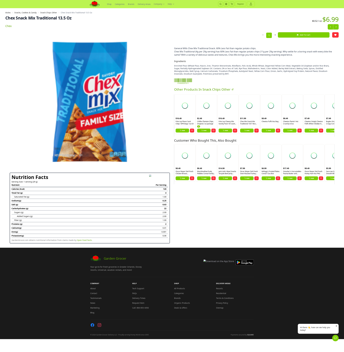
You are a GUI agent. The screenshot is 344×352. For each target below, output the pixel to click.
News (92, 303)
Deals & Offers (180, 307)
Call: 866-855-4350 (140, 307)
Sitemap (219, 307)
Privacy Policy (222, 303)
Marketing (95, 307)
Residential (221, 293)
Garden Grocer (115, 258)
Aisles (8, 12)
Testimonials (96, 298)
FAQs (134, 293)
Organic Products (182, 303)
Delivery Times (138, 298)
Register (240, 4)
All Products (179, 288)
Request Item (138, 303)
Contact (93, 293)
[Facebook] (92, 325)
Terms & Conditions (225, 298)
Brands (131, 4)
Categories (120, 4)
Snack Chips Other (48, 12)
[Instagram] (99, 325)
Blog (92, 312)
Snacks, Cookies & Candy (25, 12)
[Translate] (226, 4)
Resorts (219, 288)
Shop (109, 4)
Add (183, 130)
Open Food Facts (84, 240)
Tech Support (138, 288)
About (93, 288)
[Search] (220, 4)
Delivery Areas (144, 4)
